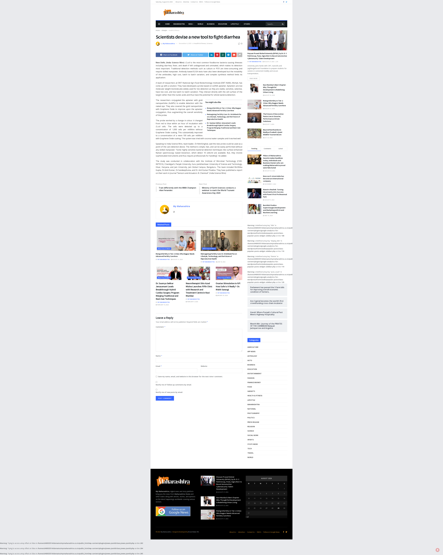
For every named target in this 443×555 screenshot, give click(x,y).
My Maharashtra (169, 43)
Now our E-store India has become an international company (273, 178)
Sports (250, 440)
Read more (253, 78)
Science (209, 43)
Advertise (186, 2)
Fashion (250, 378)
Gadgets (251, 391)
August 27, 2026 (269, 61)
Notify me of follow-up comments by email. (174, 385)
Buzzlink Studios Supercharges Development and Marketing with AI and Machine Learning (274, 209)
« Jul (247, 517)
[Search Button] (283, 24)
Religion (251, 426)
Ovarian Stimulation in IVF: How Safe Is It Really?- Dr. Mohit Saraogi (228, 286)
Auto (249, 360)
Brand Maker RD (193, 532)
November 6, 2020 (185, 43)
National (251, 409)
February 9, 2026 (192, 301)
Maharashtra (179, 24)
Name (159, 356)
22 (278, 503)
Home (167, 24)
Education (222, 24)
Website (204, 366)
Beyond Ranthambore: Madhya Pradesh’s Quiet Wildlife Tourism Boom (272, 132)
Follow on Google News (212, 2)
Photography (253, 413)
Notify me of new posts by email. (169, 392)
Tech (249, 448)
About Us (178, 2)
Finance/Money (254, 382)
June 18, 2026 (221, 262)
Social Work (252, 435)
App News (251, 351)
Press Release (253, 422)
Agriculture (252, 347)
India (190, 24)
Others (247, 24)
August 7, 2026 (269, 124)
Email (159, 366)
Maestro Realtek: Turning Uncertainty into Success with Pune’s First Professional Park (275, 193)
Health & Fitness (174, 30)
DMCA (201, 2)
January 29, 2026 (222, 295)
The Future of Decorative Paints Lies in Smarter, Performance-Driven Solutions (273, 117)
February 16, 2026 (163, 305)
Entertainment (254, 373)
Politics (250, 418)
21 (272, 503)
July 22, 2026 (268, 137)
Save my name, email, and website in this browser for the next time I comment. (190, 376)
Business (210, 24)
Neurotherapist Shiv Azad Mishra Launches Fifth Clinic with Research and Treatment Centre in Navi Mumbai (199, 289)
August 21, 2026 (177, 259)
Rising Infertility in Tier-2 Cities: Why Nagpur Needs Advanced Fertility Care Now (175, 255)
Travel (250, 453)
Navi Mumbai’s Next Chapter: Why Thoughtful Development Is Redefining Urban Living (274, 88)
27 (266, 508)
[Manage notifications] (437, 550)
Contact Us (194, 2)
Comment (160, 327)
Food (249, 387)
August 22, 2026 (269, 95)
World (200, 24)
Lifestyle (235, 24)
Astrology (252, 356)
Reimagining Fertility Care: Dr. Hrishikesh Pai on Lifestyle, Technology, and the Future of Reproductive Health (224, 116)
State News (252, 444)
